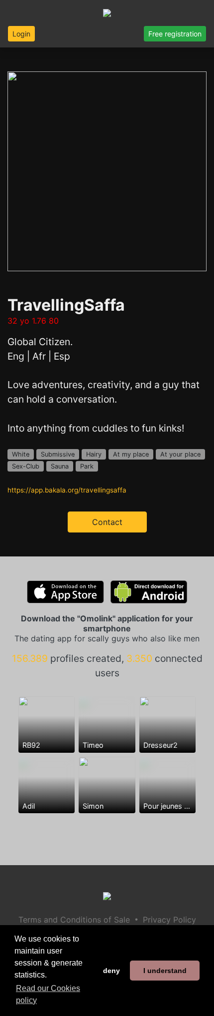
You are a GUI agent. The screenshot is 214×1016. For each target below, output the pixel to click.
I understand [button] (165, 971)
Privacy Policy (169, 920)
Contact (107, 522)
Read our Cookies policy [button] (48, 994)
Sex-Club (25, 466)
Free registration (175, 33)
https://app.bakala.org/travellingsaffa (66, 490)
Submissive (58, 454)
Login (21, 33)
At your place (180, 454)
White (20, 454)
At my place (131, 454)
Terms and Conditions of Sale (74, 920)
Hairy (94, 454)
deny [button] (111, 971)
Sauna (60, 466)
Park (87, 466)
